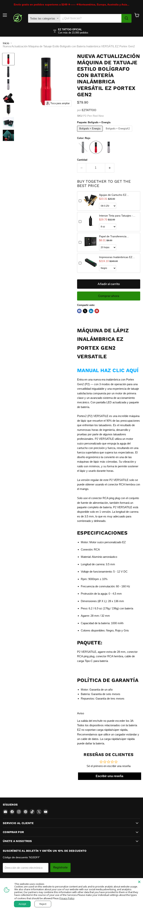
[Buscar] (126, 18)
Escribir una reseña (109, 776)
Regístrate (60, 867)
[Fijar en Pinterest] (97, 311)
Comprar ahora (108, 296)
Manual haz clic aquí (108, 370)
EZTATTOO (89, 110)
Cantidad (82, 159)
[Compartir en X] (85, 311)
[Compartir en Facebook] (79, 311)
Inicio (6, 43)
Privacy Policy (66, 898)
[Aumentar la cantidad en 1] (109, 167)
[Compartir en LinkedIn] (91, 311)
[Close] (139, 882)
